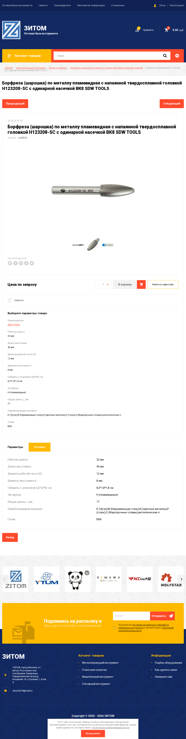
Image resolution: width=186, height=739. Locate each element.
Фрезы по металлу (58, 68)
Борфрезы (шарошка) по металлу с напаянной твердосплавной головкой (106, 68)
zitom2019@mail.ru (22, 690)
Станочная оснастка (94, 669)
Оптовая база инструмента (17, 5)
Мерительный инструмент (98, 676)
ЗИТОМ (35, 28)
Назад (10, 537)
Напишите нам (163, 676)
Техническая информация (91, 5)
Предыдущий (15, 103)
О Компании (117, 5)
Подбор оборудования (168, 662)
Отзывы (39, 447)
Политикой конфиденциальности (110, 727)
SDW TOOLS (14, 324)
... (131, 5)
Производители (62, 5)
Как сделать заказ (166, 669)
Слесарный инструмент (96, 683)
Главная (8, 68)
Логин (162, 5)
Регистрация (177, 5)
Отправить (158, 616)
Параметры (15, 447)
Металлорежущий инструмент (31, 68)
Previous (4, 579)
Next (181, 579)
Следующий (171, 103)
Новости (43, 5)
